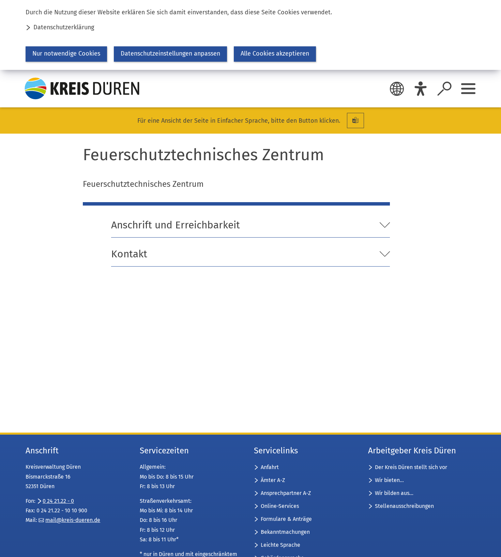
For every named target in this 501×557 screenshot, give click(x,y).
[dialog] (250, 35)
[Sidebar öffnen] (468, 88)
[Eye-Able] (420, 88)
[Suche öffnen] (444, 88)
